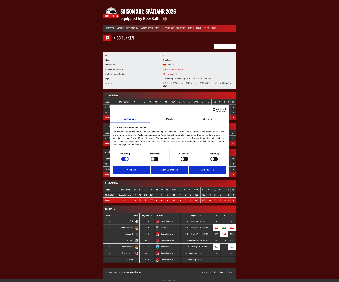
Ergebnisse (147, 215)
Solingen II (129, 234)
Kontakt (215, 28)
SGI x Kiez (129, 240)
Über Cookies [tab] (209, 119)
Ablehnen (131, 170)
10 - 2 (147, 234)
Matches (120, 28)
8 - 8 (147, 259)
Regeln (191, 28)
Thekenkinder (128, 253)
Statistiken (180, 28)
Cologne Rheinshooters (173, 69)
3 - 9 (147, 227)
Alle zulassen (207, 170)
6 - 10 (147, 240)
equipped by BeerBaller (142, 18)
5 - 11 (147, 247)
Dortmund (129, 259)
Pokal (198, 28)
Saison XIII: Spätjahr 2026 (148, 11)
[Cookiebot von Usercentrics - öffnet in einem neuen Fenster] (214, 110)
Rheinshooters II (170, 74)
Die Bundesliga (132, 28)
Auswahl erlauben (169, 170)
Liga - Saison (196, 215)
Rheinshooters (125, 195)
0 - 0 (147, 221)
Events (206, 28)
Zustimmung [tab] (130, 119)
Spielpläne (169, 28)
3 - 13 (147, 253)
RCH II (131, 221)
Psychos (163, 227)
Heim (136, 215)
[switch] (154, 159)
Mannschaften (147, 28)
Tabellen (158, 28)
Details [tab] (169, 119)
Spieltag (109, 215)
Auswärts (159, 215)
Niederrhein (165, 246)
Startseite (110, 28)
